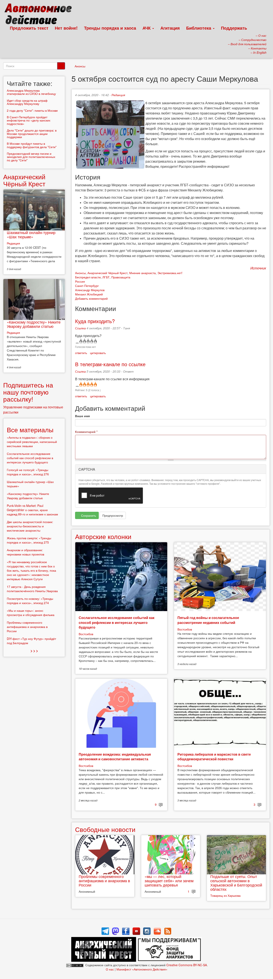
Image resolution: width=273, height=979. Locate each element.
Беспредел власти (88, 277)
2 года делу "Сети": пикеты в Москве (32, 110)
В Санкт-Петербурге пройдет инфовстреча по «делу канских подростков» (28, 120)
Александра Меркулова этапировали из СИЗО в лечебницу (31, 92)
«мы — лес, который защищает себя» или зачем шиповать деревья (169, 880)
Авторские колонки (103, 536)
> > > (34, 650)
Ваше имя (82, 416)
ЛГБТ (106, 277)
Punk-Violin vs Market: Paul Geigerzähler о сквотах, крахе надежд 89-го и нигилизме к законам (32, 509)
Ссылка (80, 328)
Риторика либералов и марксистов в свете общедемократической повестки (214, 756)
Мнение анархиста (142, 273)
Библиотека (199, 28)
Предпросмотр (112, 515)
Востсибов (86, 634)
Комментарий (86, 431)
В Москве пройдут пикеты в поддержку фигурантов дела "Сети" (32, 145)
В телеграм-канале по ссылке (110, 364)
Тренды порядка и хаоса (110, 28)
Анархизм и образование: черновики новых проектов (25, 552)
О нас (110, 969)
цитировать (98, 353)
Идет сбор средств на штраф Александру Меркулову (27, 102)
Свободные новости (105, 829)
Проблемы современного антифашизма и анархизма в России (104, 880)
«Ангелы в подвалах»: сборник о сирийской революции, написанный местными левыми (32, 441)
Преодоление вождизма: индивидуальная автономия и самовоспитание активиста (115, 756)
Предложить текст (29, 28)
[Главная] (40, 14)
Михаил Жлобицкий (89, 294)
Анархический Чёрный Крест (107, 273)
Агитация (170, 28)
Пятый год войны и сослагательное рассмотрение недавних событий (208, 620)
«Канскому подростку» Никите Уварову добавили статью (34, 324)
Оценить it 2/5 (84, 341)
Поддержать (234, 28)
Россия (80, 281)
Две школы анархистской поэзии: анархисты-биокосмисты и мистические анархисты (30, 526)
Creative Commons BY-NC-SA (186, 965)
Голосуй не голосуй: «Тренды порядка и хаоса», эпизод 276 (28, 472)
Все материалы (30, 429)
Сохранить (88, 515)
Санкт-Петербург (87, 285)
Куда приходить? (95, 321)
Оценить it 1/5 (80, 341)
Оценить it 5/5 (95, 341)
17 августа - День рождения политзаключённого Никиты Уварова (32, 588)
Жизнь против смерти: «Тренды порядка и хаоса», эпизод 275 (29, 540)
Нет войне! (66, 28)
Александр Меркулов (90, 290)
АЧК (147, 28)
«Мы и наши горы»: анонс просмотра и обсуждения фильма (30, 612)
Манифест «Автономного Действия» (141, 969)
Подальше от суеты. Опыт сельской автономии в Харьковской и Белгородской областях (236, 882)
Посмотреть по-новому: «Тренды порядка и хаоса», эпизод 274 (30, 600)
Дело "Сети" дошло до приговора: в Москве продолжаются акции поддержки (32, 133)
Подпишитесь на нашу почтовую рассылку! (28, 391)
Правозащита (120, 277)
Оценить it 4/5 (91, 341)
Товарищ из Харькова (225, 895)
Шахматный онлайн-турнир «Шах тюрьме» (31, 234)
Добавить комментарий (91, 298)
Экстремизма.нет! (169, 273)
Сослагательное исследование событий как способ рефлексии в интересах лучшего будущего (116, 622)
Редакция (118, 95)
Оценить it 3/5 (88, 341)
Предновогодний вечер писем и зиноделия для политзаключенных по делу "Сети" (31, 156)
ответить (81, 353)
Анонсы (80, 66)
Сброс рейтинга (77, 341)
